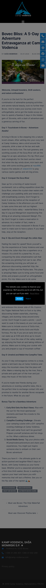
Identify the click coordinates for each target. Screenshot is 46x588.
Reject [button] (28, 298)
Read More (34, 293)
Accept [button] (19, 299)
